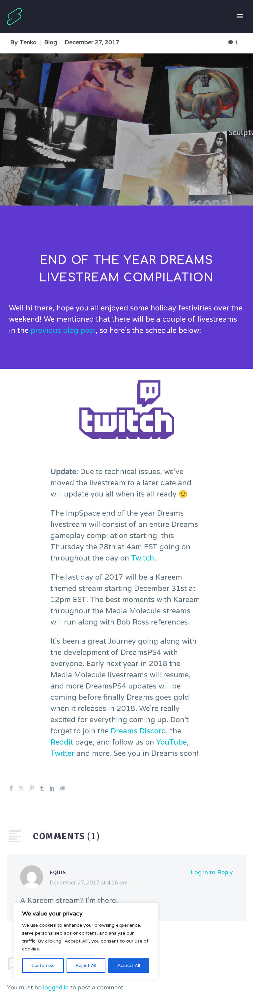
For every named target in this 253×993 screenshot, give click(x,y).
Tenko (28, 42)
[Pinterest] (31, 788)
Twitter (62, 753)
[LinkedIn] (52, 788)
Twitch (142, 558)
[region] (85, 941)
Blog (50, 42)
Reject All (85, 965)
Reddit (61, 742)
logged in (56, 987)
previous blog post (63, 330)
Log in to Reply (212, 872)
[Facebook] (11, 788)
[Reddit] (62, 788)
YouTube (171, 742)
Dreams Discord (138, 731)
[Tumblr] (41, 788)
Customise (43, 965)
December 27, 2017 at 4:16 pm (88, 883)
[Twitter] (21, 788)
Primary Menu (240, 16)
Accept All (128, 965)
